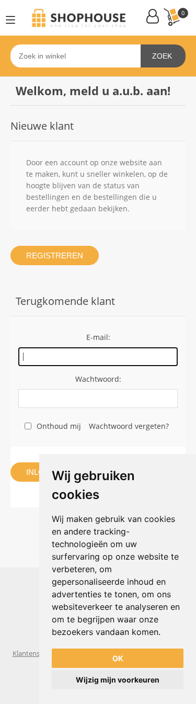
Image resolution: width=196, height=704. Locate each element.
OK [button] (117, 658)
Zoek (162, 56)
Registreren (54, 255)
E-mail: (98, 337)
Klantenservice (35, 653)
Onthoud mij (59, 426)
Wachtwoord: (98, 379)
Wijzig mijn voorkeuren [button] (117, 679)
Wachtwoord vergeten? (129, 426)
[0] (171, 17)
